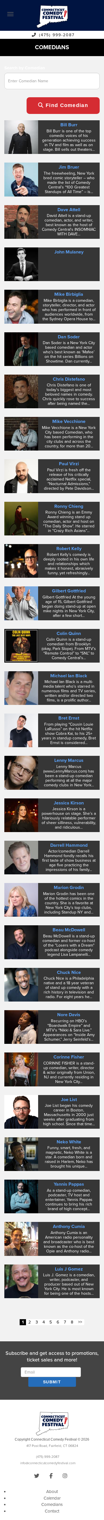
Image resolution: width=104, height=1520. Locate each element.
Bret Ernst (68, 718)
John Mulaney (68, 252)
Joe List (69, 1100)
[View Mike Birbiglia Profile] (21, 306)
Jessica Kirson (69, 803)
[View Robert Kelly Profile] (21, 560)
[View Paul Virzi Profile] (21, 476)
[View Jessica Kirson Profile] (21, 815)
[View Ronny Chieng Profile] (21, 518)
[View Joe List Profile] (21, 1111)
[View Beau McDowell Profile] (21, 942)
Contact (52, 1511)
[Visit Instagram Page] (65, 1476)
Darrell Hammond (69, 845)
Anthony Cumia (69, 1226)
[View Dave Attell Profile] (21, 221)
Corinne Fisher (68, 1057)
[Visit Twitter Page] (36, 1476)
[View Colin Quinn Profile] (21, 645)
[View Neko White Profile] (21, 1154)
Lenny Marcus (68, 760)
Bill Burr (68, 125)
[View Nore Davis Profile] (21, 1027)
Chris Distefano (69, 379)
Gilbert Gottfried (69, 591)
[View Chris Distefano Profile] (21, 391)
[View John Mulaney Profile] (21, 264)
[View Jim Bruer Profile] (21, 179)
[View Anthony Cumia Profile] (21, 1238)
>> (80, 1322)
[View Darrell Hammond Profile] (21, 857)
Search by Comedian (24, 67)
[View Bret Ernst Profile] (21, 730)
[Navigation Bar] (10, 14)
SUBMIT (52, 1382)
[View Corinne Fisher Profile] (21, 1069)
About (52, 1491)
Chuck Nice (69, 972)
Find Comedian (66, 105)
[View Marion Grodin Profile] (21, 900)
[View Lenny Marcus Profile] (21, 772)
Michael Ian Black (68, 676)
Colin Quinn (69, 633)
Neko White (69, 1142)
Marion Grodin (69, 887)
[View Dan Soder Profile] (21, 349)
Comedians (52, 1504)
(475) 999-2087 (57, 35)
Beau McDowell (69, 930)
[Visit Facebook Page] (51, 1476)
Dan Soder (69, 337)
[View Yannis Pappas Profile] (21, 1196)
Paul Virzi (69, 464)
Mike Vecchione (69, 421)
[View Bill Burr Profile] (21, 137)
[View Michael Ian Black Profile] (21, 688)
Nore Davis (68, 1015)
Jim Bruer (69, 167)
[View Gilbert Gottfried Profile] (21, 603)
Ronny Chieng (68, 506)
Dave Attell (68, 210)
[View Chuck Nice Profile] (21, 984)
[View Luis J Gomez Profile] (21, 1281)
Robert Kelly (68, 549)
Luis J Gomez (69, 1269)
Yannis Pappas (69, 1184)
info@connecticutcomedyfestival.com (47, 1463)
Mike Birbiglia (68, 294)
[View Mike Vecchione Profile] (21, 433)
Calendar (52, 1498)
